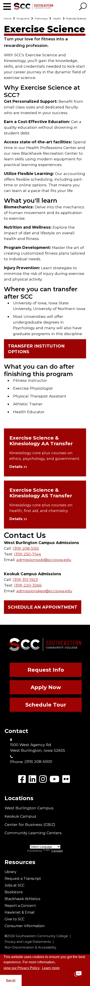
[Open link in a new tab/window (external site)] (22, 779)
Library (10, 872)
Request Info (46, 670)
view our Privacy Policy (21, 968)
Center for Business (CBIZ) (30, 824)
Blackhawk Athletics (22, 899)
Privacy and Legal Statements (28, 942)
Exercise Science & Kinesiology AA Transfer (41, 440)
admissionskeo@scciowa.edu (44, 591)
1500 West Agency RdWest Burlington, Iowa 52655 (37, 747)
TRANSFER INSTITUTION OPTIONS (36, 348)
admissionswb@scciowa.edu (43, 559)
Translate (57, 850)
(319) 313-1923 (25, 579)
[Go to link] (8, 6)
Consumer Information (25, 926)
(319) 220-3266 (28, 585)
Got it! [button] (11, 980)
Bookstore (14, 892)
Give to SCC (14, 919)
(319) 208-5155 (26, 548)
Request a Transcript (23, 878)
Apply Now (46, 687)
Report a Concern (20, 906)
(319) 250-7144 (27, 554)
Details (15, 467)
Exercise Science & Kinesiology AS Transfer (40, 492)
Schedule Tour (45, 705)
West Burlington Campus (29, 808)
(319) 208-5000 (38, 761)
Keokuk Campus (20, 816)
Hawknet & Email (20, 912)
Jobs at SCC (14, 885)
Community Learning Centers (33, 832)
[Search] (83, 7)
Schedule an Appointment (42, 607)
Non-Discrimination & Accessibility (30, 947)
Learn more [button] (51, 968)
